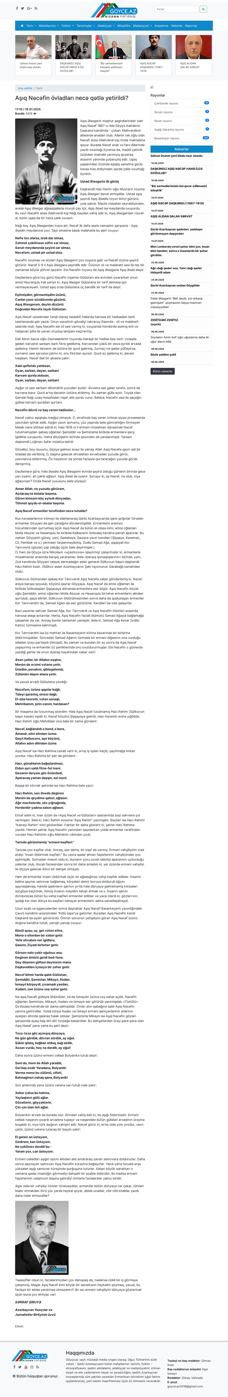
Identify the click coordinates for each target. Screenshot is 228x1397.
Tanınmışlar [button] (85, 25)
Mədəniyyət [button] (141, 25)
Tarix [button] (30, 25)
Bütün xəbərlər (162, 371)
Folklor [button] (67, 25)
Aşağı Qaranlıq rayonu (181, 129)
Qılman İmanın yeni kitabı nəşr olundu (31, 65)
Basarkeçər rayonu (181, 138)
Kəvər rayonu (181, 121)
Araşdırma (161, 25)
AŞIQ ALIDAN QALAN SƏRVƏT (190, 65)
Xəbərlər (176, 25)
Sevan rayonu (181, 112)
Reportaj (191, 25)
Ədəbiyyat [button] (105, 25)
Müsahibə (123, 25)
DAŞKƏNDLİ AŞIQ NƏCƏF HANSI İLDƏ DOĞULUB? (72, 67)
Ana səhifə (25, 88)
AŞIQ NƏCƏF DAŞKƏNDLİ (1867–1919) (151, 67)
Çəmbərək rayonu (181, 103)
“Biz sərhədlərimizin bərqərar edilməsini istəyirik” (111, 67)
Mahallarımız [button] (48, 25)
